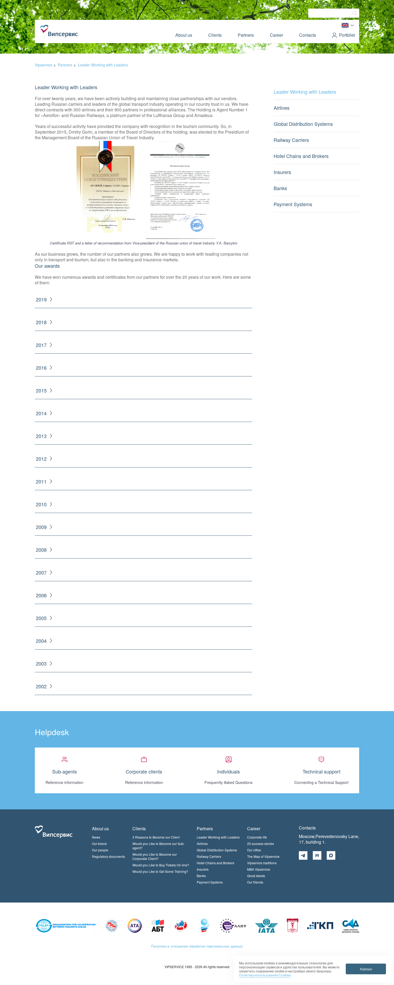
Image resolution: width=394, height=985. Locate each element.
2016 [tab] (41, 367)
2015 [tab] (41, 390)
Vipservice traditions (262, 863)
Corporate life (257, 837)
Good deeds (256, 875)
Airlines (281, 107)
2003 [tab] (41, 663)
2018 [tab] (41, 322)
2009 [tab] (41, 527)
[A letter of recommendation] (180, 237)
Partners (246, 35)
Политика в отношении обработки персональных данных (197, 946)
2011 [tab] (41, 481)
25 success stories (260, 843)
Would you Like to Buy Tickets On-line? (160, 865)
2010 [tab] (41, 504)
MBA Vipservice (258, 869)
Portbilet (347, 35)
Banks (280, 187)
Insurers (282, 171)
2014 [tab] (41, 413)
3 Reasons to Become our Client (156, 837)
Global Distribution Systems (303, 123)
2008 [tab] (41, 549)
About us (183, 35)
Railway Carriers (291, 139)
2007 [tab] (41, 572)
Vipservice (43, 64)
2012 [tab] (41, 458)
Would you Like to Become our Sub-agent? (158, 845)
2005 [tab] (41, 618)
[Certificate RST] (105, 237)
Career (276, 35)
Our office (254, 850)
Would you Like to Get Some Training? (160, 871)
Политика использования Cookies (265, 975)
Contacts (307, 35)
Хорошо (366, 969)
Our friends (255, 882)
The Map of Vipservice (263, 856)
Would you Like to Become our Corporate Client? (154, 856)
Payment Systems (293, 204)
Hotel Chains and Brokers (301, 155)
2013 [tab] (41, 436)
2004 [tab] (41, 640)
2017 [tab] (41, 345)
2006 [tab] (41, 595)
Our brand (99, 843)
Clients (215, 35)
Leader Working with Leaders (103, 64)
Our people (100, 850)
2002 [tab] (41, 686)
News (96, 837)
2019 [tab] (41, 299)
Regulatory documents (108, 856)
